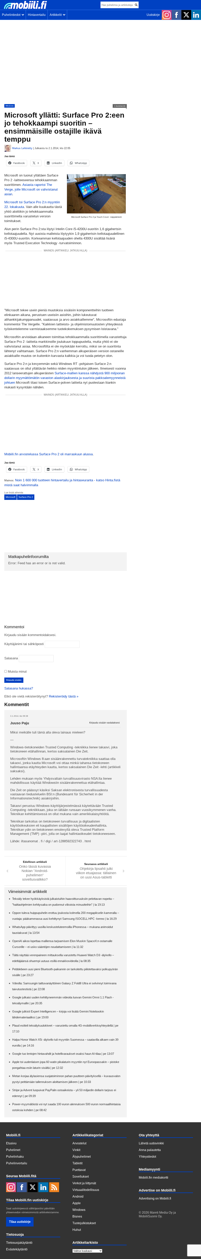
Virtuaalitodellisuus (85, 1190)
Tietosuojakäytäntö (19, 1242)
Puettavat (79, 1170)
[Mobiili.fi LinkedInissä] (196, 15)
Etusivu (11, 1143)
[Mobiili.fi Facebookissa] (176, 15)
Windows (9, 106)
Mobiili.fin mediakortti (153, 1177)
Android (77, 1196)
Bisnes (77, 1216)
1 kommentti (119, 106)
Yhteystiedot (147, 1156)
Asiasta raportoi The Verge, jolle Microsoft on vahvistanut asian (31, 189)
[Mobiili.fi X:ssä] (186, 15)
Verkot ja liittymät (84, 1183)
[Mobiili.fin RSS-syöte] (54, 1187)
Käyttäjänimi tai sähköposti (24, 644)
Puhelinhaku (15, 1156)
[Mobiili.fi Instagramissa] (167, 15)
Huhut (76, 1229)
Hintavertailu (37, 14)
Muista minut (17, 671)
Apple (76, 1203)
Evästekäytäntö (16, 1249)
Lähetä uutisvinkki (151, 1143)
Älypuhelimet (81, 1156)
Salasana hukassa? (18, 688)
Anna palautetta (150, 1150)
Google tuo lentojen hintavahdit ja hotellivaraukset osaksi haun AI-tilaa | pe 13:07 (63, 1053)
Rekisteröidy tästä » (63, 696)
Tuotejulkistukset (84, 1223)
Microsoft (10, 497)
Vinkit (76, 1150)
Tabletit (77, 1163)
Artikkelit (56, 14)
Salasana (11, 658)
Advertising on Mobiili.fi (155, 1198)
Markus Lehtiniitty (22, 148)
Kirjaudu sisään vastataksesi (104, 723)
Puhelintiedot (12, 14)
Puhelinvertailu (16, 1163)
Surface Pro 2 (25, 497)
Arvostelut (79, 1143)
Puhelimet (13, 1150)
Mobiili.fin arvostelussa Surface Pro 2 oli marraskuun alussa (48, 454)
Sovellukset (80, 1176)
